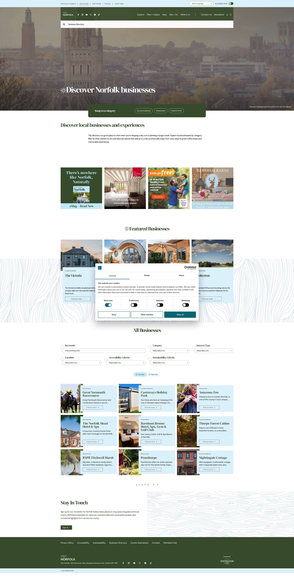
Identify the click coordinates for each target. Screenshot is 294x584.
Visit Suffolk (96, 4)
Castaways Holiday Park (154, 393)
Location (69, 357)
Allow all (180, 315)
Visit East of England (68, 4)
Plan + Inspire (153, 14)
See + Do (173, 14)
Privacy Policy (67, 543)
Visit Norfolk (84, 4)
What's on (185, 14)
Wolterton (203, 275)
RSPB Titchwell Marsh (98, 458)
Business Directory (118, 543)
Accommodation (144, 111)
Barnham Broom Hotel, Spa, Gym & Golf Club (153, 426)
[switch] (134, 305)
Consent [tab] (112, 276)
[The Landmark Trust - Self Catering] (125, 188)
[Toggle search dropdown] (231, 15)
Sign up (65, 527)
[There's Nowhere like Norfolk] (81, 188)
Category (157, 345)
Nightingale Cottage (213, 458)
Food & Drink (176, 111)
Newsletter (219, 14)
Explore (140, 14)
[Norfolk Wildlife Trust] (169, 188)
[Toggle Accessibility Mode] (231, 3)
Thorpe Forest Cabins (214, 423)
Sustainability (99, 543)
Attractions (160, 111)
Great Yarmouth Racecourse (94, 393)
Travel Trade (119, 4)
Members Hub (170, 543)
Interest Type (203, 345)
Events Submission (139, 543)
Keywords (70, 345)
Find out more (76, 299)
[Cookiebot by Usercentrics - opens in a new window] (186, 267)
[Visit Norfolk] (68, 14)
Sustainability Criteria (163, 357)
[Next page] (153, 484)
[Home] (64, 24)
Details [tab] (147, 275)
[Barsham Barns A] (212, 188)
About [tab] (181, 275)
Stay (164, 14)
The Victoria (73, 275)
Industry (108, 4)
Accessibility (83, 543)
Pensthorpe (149, 458)
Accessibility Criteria (119, 357)
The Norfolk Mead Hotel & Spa (95, 425)
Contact (156, 543)
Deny (114, 315)
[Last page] (157, 484)
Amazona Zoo (208, 392)
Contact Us (206, 14)
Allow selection (147, 315)
